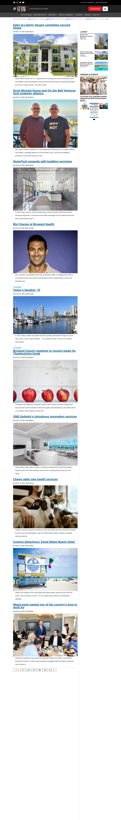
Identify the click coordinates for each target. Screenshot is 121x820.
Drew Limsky (30, 228)
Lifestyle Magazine (87, 2)
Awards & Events (89, 74)
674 (50, 670)
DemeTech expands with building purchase (42, 161)
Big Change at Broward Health (33, 224)
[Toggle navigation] (14, 8)
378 (28, 670)
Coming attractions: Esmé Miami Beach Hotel (44, 541)
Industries (52, 15)
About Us (96, 15)
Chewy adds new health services (35, 479)
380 (39, 670)
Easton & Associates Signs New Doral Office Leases (87, 53)
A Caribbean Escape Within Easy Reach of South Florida (86, 64)
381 (45, 670)
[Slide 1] (94, 119)
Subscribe (95, 9)
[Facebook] (14, 2)
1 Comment (17, 287)
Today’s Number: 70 (26, 290)
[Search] (105, 9)
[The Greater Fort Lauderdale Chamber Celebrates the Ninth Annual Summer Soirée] (94, 86)
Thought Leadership (65, 15)
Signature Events (39, 15)
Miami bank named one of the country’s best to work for (45, 606)
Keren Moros (30, 31)
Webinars (88, 15)
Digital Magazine (101, 2)
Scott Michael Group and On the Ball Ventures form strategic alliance (44, 92)
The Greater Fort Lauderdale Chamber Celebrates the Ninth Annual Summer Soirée (93, 98)
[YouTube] (23, 2)
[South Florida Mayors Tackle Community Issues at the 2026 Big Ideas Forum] (94, 110)
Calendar (78, 15)
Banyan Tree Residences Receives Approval (86, 36)
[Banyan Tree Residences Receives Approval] (101, 41)
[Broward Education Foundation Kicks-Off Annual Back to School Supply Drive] (84, 106)
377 (23, 670)
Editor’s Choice (26, 15)
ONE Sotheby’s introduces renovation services (45, 416)
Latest (83, 32)
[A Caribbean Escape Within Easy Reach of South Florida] (101, 66)
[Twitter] (20, 2)
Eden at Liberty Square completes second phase (41, 26)
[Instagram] (17, 2)
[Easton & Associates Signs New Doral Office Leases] (101, 55)
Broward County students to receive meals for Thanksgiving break (44, 352)
